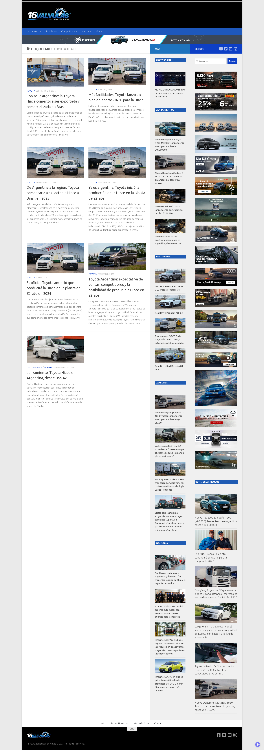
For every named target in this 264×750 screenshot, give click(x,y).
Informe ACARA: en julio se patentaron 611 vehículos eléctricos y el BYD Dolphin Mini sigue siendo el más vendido (169, 684)
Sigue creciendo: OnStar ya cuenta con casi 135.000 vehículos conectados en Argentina (214, 670)
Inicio (102, 723)
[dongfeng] (216, 130)
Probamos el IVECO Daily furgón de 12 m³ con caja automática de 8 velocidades (169, 339)
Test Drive (51, 31)
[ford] (216, 220)
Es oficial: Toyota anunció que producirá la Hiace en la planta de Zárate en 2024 (54, 288)
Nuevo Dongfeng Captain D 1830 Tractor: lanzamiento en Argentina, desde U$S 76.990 (215, 706)
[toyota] (216, 348)
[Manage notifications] (257, 744)
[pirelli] (216, 109)
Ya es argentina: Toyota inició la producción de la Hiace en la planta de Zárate (116, 192)
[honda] (216, 242)
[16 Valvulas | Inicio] (49, 15)
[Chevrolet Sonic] (216, 306)
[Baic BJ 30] (216, 88)
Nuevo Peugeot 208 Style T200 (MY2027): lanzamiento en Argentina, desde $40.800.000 (216, 521)
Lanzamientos (33, 31)
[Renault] (216, 366)
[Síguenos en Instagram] (235, 49)
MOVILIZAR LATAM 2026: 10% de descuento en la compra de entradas (170, 93)
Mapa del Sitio (141, 723)
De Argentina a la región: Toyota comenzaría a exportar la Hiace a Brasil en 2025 (53, 192)
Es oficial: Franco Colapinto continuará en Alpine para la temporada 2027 (211, 557)
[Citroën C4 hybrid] (216, 468)
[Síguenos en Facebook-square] (221, 49)
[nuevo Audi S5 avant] (216, 285)
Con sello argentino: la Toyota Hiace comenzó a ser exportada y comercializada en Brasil (53, 101)
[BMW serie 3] (216, 405)
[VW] (216, 194)
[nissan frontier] (216, 426)
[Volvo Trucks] (216, 447)
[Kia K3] (216, 173)
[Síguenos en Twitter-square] (226, 49)
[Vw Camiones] (216, 327)
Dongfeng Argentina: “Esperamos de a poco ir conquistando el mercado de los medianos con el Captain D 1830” (216, 594)
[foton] (132, 39)
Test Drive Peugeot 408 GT (169, 313)
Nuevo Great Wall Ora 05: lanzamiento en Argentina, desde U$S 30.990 (169, 210)
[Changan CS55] (216, 151)
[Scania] (216, 263)
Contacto (159, 723)
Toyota (31, 91)
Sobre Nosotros (119, 723)
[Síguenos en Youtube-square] (231, 49)
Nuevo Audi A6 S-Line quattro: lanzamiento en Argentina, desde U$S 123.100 (170, 240)
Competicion (68, 31)
